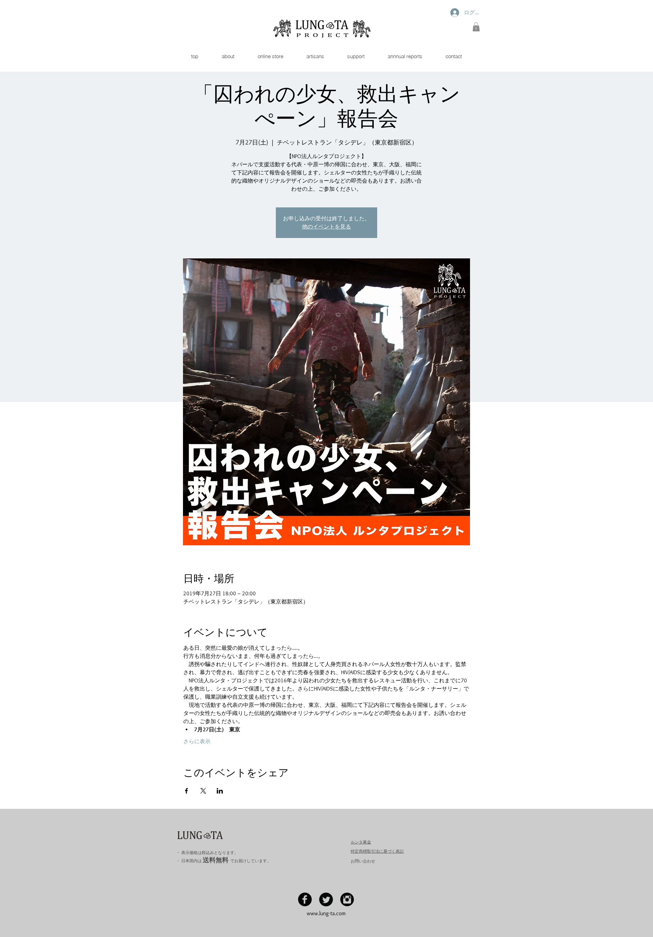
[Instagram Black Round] (347, 899)
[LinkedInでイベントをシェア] (220, 791)
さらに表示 (197, 741)
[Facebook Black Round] (305, 899)
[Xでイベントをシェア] (203, 791)
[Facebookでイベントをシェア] (186, 791)
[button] (476, 26)
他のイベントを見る (326, 226)
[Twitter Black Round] (326, 899)
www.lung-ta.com (326, 913)
